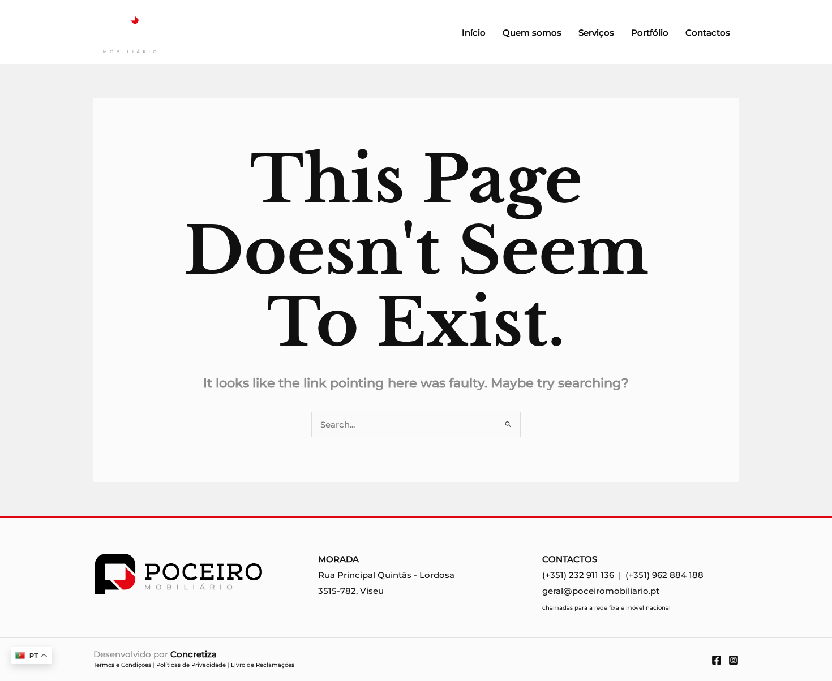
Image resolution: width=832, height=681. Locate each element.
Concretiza (193, 654)
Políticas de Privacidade (191, 665)
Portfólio (649, 32)
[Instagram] (733, 660)
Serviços (596, 32)
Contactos (707, 32)
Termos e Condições (122, 665)
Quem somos (532, 32)
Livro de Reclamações (262, 665)
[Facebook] (716, 660)
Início (474, 32)
